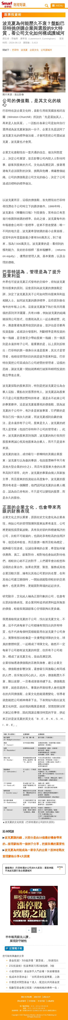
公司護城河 (46, 50)
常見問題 (41, 1001)
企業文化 (34, 50)
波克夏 (24, 50)
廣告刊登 (37, 997)
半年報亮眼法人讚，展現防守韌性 (18, 938)
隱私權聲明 (21, 1001)
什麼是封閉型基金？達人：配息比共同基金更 (34, 982)
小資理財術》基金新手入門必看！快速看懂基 (34, 971)
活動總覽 (50, 1001)
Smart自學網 (8, 5)
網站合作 (46, 997)
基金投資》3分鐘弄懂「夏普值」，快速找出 (34, 960)
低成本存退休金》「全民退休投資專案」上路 (34, 976)
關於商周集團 (26, 997)
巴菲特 (15, 50)
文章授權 (31, 1001)
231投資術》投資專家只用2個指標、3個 (31, 965)
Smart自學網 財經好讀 (20, 5)
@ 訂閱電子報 (14, 948)
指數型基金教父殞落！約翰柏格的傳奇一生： (34, 987)
